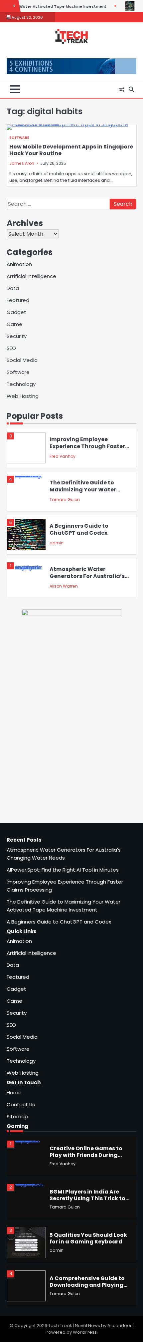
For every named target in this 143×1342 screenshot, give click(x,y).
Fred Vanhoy (62, 456)
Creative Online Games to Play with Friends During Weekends (86, 1155)
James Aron (21, 163)
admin (57, 543)
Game (14, 324)
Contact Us (21, 1104)
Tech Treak (60, 1325)
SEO (11, 348)
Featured (18, 300)
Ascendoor (119, 1325)
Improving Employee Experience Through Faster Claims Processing (87, 446)
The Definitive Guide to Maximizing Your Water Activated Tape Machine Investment (85, 493)
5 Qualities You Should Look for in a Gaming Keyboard (88, 1238)
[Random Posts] (121, 90)
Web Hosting (23, 396)
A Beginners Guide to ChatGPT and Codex (79, 529)
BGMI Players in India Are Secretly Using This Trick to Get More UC (87, 1198)
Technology (21, 384)
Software (19, 137)
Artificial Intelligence (31, 276)
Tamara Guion (65, 499)
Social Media (22, 360)
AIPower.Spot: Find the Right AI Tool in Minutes (63, 869)
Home (14, 1092)
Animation (19, 264)
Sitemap (17, 1116)
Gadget (16, 312)
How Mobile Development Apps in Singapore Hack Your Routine (71, 150)
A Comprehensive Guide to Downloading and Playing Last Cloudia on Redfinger (87, 1285)
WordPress (85, 1332)
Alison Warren (64, 586)
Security (17, 336)
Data (13, 288)
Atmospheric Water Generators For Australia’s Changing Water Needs (87, 576)
